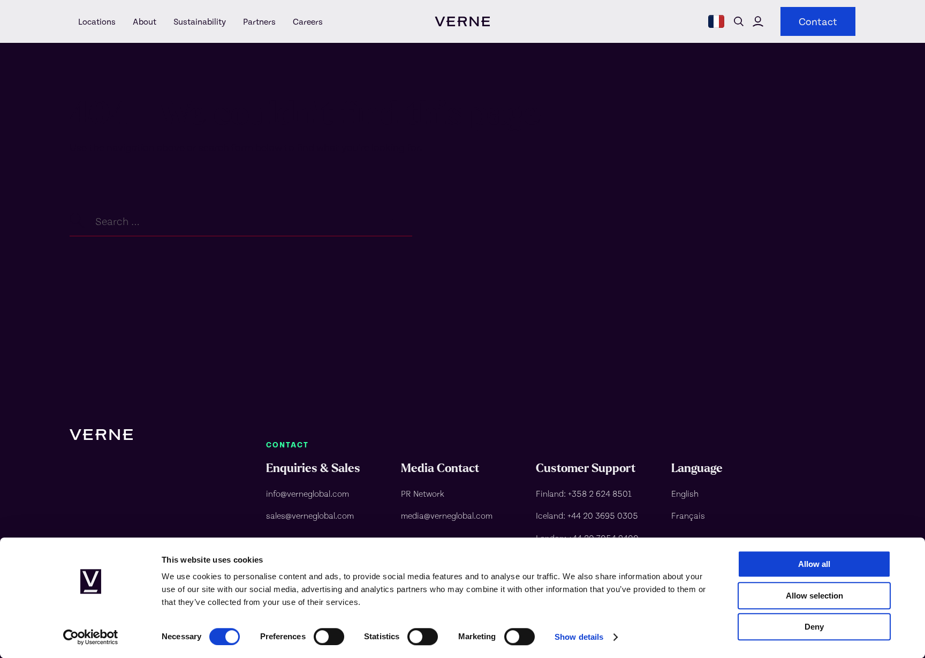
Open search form (738, 21)
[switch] (329, 636)
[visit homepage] (462, 21)
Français (688, 515)
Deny (814, 626)
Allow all (814, 564)
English (685, 493)
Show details (579, 636)
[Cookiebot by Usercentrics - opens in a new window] (91, 637)
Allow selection (814, 595)
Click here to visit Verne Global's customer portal (758, 21)
